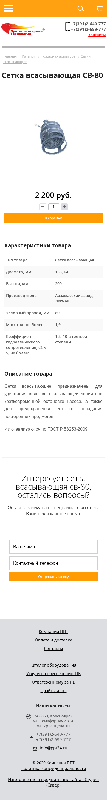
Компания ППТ (53, 631)
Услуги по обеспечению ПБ (53, 673)
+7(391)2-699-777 (88, 29)
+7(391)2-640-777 (88, 23)
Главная (10, 56)
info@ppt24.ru (53, 747)
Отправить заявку (53, 576)
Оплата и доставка (53, 640)
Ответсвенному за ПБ (53, 682)
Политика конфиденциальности (53, 768)
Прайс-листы (53, 690)
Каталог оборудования (53, 665)
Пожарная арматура (58, 56)
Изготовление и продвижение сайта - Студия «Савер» (53, 782)
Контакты (97, 34)
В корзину (53, 217)
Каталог (28, 56)
